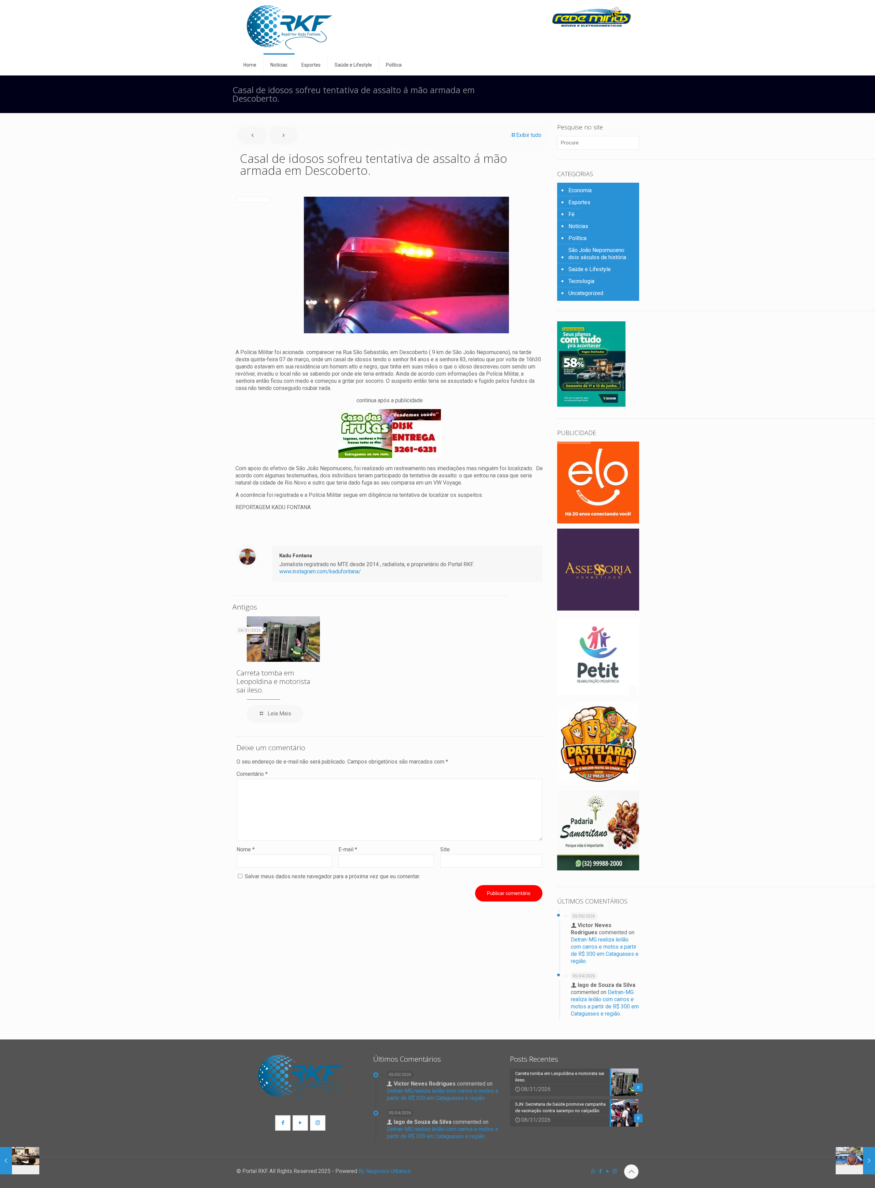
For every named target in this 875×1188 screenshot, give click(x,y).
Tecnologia (581, 281)
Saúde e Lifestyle (589, 269)
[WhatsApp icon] (593, 1171)
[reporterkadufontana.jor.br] (289, 27)
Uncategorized (585, 293)
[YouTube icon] (607, 1171)
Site (445, 849)
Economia (580, 190)
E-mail (347, 849)
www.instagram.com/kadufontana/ (320, 571)
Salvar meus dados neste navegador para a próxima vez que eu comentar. (332, 876)
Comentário (252, 774)
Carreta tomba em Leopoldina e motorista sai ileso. (273, 681)
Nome (246, 849)
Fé (571, 214)
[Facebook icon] (600, 1171)
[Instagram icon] (614, 1171)
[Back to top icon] (631, 1171)
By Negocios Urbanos (384, 1171)
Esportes (579, 202)
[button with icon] (283, 1123)
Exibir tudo (528, 135)
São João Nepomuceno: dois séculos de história (597, 254)
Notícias (578, 226)
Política (577, 238)
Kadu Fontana (295, 556)
